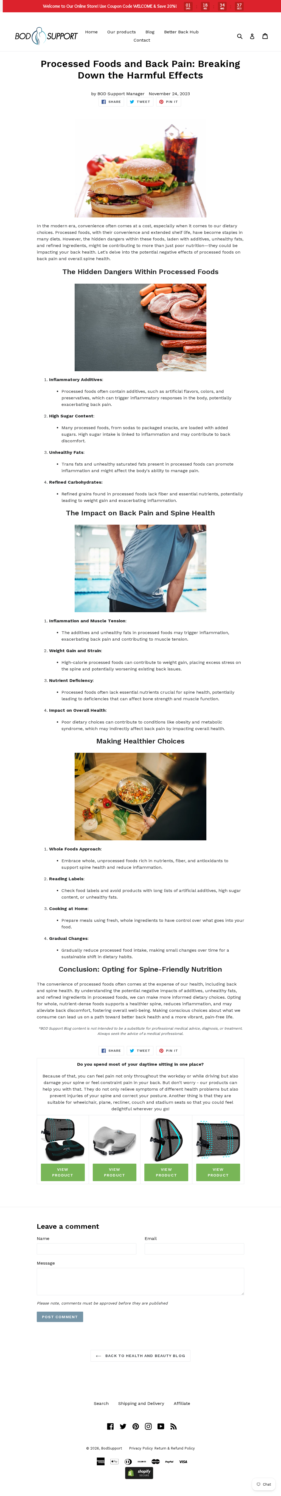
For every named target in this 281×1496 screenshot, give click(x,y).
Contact (142, 40)
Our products (121, 31)
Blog (149, 31)
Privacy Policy (141, 1448)
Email (151, 1238)
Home (91, 31)
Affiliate (182, 1403)
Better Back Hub (181, 31)
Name (43, 1238)
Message (46, 1263)
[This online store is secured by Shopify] (139, 1477)
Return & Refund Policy (174, 1448)
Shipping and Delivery (141, 1403)
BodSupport (111, 1448)
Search (101, 1403)
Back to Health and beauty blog (144, 1355)
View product (62, 1172)
